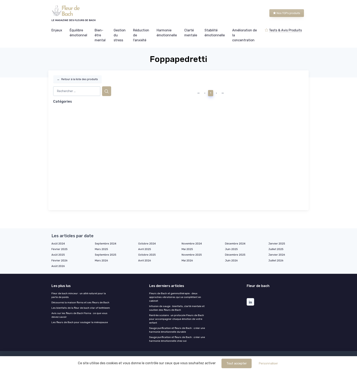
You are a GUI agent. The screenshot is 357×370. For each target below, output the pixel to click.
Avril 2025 (144, 249)
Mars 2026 (101, 260)
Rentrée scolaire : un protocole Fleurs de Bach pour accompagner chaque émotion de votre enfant (176, 319)
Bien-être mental (100, 35)
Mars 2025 (101, 249)
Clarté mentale (190, 32)
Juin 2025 (231, 249)
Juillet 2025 (275, 249)
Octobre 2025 (147, 254)
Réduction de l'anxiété (141, 35)
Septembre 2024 (105, 243)
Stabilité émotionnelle (215, 32)
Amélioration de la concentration (244, 35)
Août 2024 (58, 243)
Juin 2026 (231, 260)
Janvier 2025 (276, 243)
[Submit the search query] (106, 91)
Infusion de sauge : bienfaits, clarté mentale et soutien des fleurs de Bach (177, 308)
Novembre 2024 (192, 243)
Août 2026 (58, 266)
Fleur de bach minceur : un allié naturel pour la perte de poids (78, 295)
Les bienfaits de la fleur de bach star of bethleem (80, 307)
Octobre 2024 (147, 243)
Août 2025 (58, 254)
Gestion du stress (120, 35)
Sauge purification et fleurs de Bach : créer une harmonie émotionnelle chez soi (177, 339)
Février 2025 (59, 249)
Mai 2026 (187, 260)
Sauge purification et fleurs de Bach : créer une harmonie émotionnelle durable (177, 330)
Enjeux (56, 30)
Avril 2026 (144, 260)
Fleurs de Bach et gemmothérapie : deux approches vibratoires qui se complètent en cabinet (175, 297)
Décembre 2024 (235, 243)
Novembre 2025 (192, 254)
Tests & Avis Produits (285, 30)
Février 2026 (59, 260)
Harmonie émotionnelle (167, 32)
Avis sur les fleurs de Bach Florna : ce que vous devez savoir (79, 315)
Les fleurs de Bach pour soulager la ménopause (79, 322)
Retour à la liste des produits (77, 79)
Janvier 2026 (276, 254)
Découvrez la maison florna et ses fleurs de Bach (80, 302)
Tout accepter (236, 363)
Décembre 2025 (235, 254)
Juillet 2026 (275, 260)
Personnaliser (268, 363)
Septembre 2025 (105, 254)
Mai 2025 (187, 249)
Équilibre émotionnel (78, 32)
